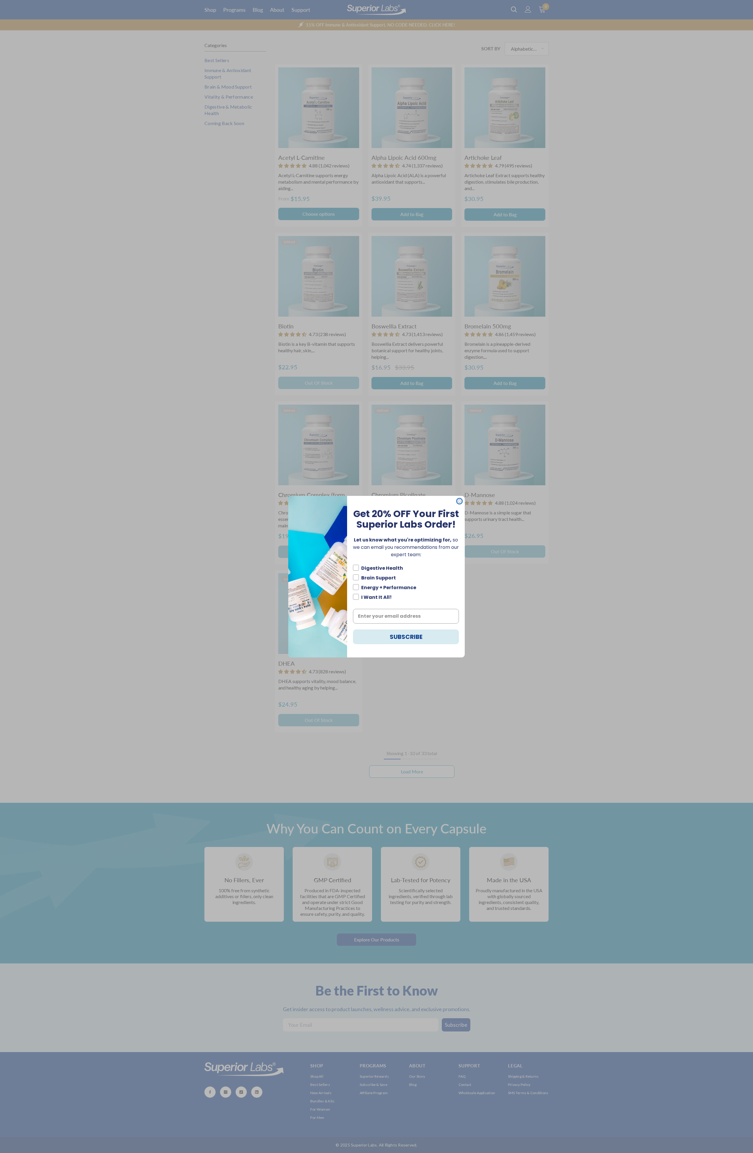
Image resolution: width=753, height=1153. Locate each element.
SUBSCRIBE (406, 637)
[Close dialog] (459, 501)
